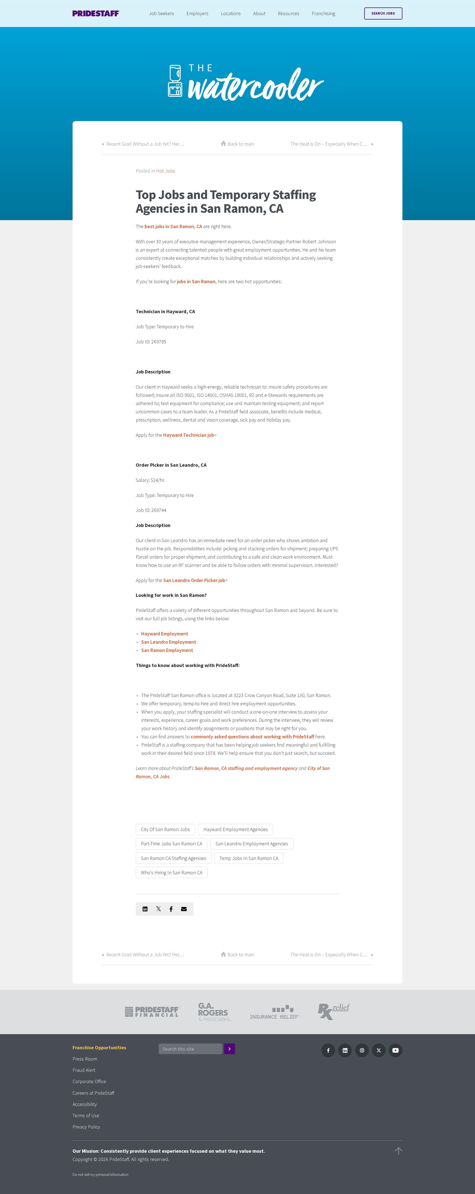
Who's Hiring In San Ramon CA (171, 872)
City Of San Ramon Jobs (165, 829)
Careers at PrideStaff (93, 1093)
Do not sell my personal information (100, 1174)
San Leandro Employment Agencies (252, 843)
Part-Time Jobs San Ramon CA (171, 843)
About (259, 13)
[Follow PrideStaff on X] (379, 1055)
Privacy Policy (86, 1127)
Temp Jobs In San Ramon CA (249, 858)
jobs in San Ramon (196, 281)
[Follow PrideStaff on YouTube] (395, 1055)
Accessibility (85, 1104)
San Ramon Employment (167, 650)
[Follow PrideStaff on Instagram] (362, 1055)
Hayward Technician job (188, 435)
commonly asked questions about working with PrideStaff (252, 736)
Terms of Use (86, 1115)
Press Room (85, 1059)
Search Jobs (383, 13)
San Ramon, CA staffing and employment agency (246, 768)
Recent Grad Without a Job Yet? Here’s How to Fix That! (145, 144)
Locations (231, 13)
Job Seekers (161, 13)
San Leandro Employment (168, 642)
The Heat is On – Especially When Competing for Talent (330, 144)
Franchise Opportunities (99, 1047)
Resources (288, 13)
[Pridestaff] (96, 13)
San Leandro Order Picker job (194, 580)
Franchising (323, 13)
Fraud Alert (84, 1070)
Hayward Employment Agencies (235, 829)
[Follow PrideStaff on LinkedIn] (345, 1055)
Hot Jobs (165, 171)
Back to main (241, 144)
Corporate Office (89, 1081)
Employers (197, 13)
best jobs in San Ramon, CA (173, 226)
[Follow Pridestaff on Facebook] (328, 1055)
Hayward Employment (164, 633)
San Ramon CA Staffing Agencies (173, 858)
